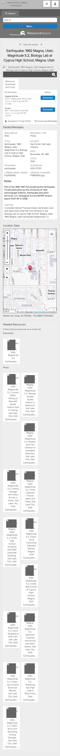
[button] (30, 268)
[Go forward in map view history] (7, 273)
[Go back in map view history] (7, 277)
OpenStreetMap (40, 312)
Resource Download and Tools (10, 84)
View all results (30, 44)
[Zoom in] (7, 233)
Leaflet (21, 312)
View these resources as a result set (22, 329)
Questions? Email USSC (19, 121)
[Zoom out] (7, 262)
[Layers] (52, 234)
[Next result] (41, 44)
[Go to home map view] (7, 269)
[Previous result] (20, 44)
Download (48, 97)
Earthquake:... (12, 361)
